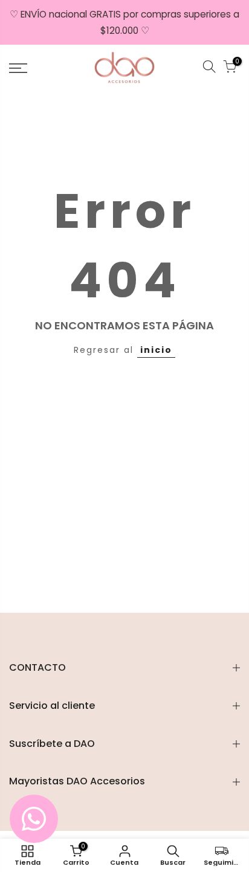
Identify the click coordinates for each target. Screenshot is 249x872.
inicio (156, 350)
